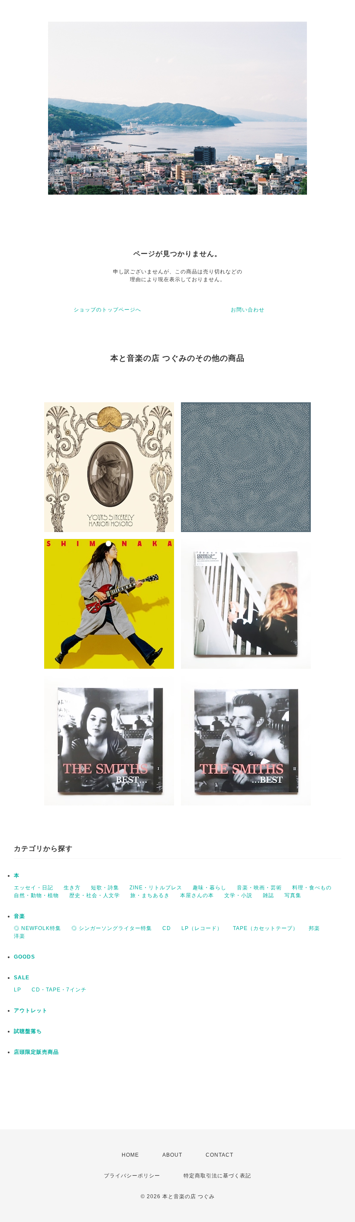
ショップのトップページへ (107, 310)
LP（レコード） (202, 928)
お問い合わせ (248, 310)
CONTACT (219, 1155)
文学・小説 (238, 895)
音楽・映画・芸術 (259, 888)
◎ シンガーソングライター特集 (111, 928)
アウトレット (31, 1010)
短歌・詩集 (105, 888)
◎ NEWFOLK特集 (37, 928)
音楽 (19, 916)
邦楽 (314, 928)
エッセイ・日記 (33, 888)
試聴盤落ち (28, 1031)
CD (166, 928)
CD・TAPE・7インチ (59, 990)
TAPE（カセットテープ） (265, 928)
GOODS (24, 957)
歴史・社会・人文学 (94, 895)
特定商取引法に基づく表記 (217, 1176)
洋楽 (19, 936)
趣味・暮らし (209, 888)
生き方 (72, 888)
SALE (21, 978)
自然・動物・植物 (36, 895)
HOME (130, 1155)
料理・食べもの (312, 888)
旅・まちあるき (150, 895)
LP (17, 990)
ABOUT (172, 1155)
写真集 (292, 895)
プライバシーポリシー (132, 1176)
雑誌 (268, 895)
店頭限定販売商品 (36, 1052)
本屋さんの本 (197, 895)
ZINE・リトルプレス (155, 888)
